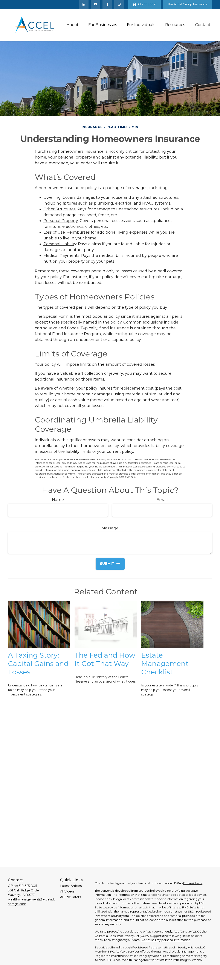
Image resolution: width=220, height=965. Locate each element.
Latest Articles (71, 886)
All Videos (67, 891)
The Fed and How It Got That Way (105, 659)
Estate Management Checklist (165, 663)
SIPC (111, 951)
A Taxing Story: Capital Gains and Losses (38, 663)
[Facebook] (107, 4)
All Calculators (70, 897)
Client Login (147, 4)
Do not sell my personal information (165, 940)
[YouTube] (95, 4)
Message (110, 528)
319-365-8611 (28, 886)
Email (162, 499)
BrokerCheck (192, 883)
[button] (72, 24)
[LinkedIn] (84, 4)
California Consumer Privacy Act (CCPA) (122, 935)
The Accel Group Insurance (187, 4)
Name (58, 499)
